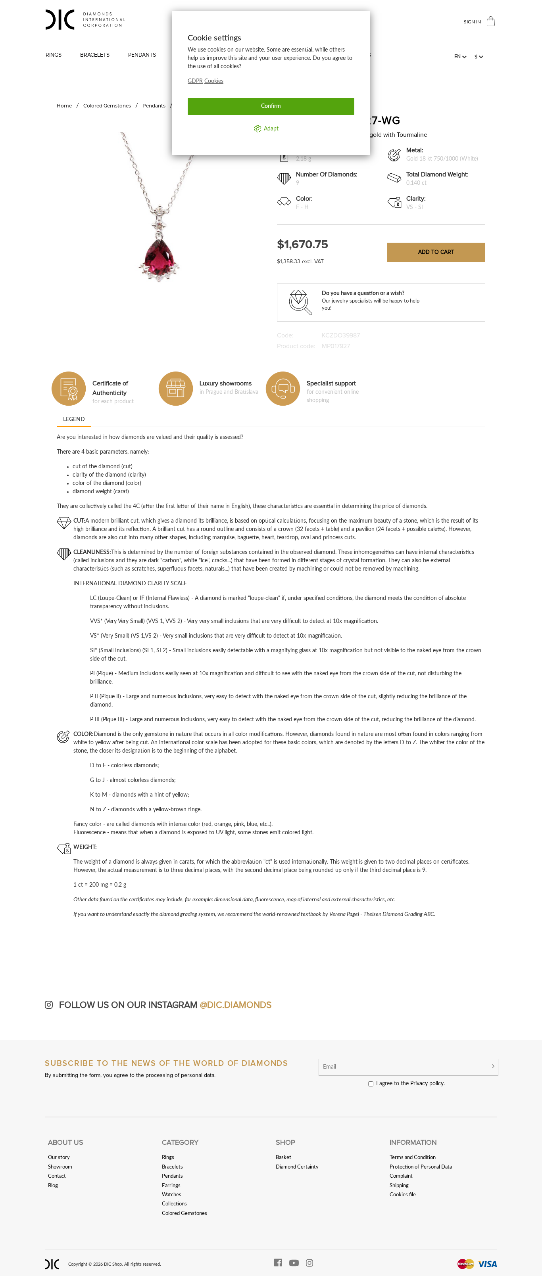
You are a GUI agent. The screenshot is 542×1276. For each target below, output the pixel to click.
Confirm (271, 106)
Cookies (213, 81)
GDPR (195, 81)
